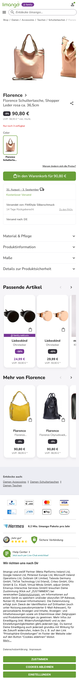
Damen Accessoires (14, 482)
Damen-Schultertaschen (44, 482)
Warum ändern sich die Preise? (59, 166)
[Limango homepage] (11, 4)
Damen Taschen (12, 485)
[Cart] (30, 329)
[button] (17, 119)
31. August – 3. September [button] (22, 189)
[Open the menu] (4, 12)
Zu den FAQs (66, 209)
